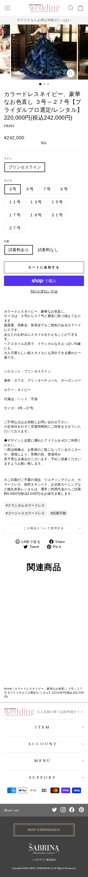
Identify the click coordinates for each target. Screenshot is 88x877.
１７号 (14, 215)
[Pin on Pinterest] (81, 809)
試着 (6, 241)
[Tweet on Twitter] (54, 809)
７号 (47, 189)
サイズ (8, 180)
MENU (42, 760)
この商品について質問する (44, 528)
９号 (64, 189)
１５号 (57, 202)
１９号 (36, 215)
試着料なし (48, 250)
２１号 (57, 215)
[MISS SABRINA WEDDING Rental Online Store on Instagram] (63, 809)
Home (8, 688)
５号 (30, 189)
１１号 (14, 202)
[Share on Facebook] (71, 809)
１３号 (36, 202)
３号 (12, 189)
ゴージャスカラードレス (26, 513)
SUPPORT (43, 777)
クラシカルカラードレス (26, 505)
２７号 (14, 228)
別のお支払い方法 (44, 291)
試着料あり (18, 250)
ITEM (42, 727)
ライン (8, 158)
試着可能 (59, 513)
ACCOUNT (43, 743)
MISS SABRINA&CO (44, 830)
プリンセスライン (24, 167)
